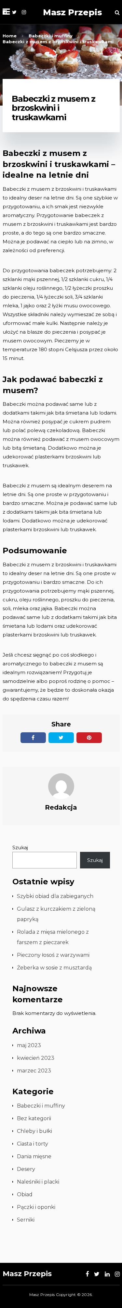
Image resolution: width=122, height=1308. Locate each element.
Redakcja (61, 807)
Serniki (25, 1220)
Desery (26, 1169)
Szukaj (20, 847)
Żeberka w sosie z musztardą (54, 968)
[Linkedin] (107, 1274)
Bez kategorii (34, 1118)
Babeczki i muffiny (41, 1106)
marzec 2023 (34, 1071)
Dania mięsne (34, 1156)
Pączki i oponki (36, 1207)
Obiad (25, 1194)
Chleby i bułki (34, 1131)
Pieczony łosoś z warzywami (53, 955)
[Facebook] (87, 1274)
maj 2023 (29, 1045)
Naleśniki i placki (38, 1182)
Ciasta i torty (32, 1144)
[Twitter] (14, 12)
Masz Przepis (72, 12)
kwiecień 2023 (35, 1058)
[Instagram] (24, 12)
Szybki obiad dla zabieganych (55, 896)
